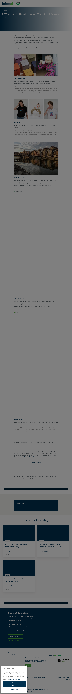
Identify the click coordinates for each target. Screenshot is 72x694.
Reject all (14, 685)
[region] (14, 679)
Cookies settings (14, 689)
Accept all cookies (14, 682)
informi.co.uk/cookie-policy (14, 679)
